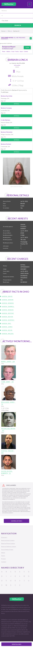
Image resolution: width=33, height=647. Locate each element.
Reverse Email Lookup (7, 540)
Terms (3, 555)
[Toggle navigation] (30, 4)
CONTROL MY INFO (16, 521)
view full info (16, 644)
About (3, 552)
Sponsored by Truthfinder (6, 43)
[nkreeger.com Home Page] (8, 4)
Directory (4, 537)
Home (3, 31)
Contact (3, 561)
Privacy (3, 558)
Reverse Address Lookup (8, 546)
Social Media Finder (7, 549)
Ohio (9, 31)
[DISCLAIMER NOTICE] (31, 38)
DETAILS (16, 104)
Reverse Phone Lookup (8, 543)
